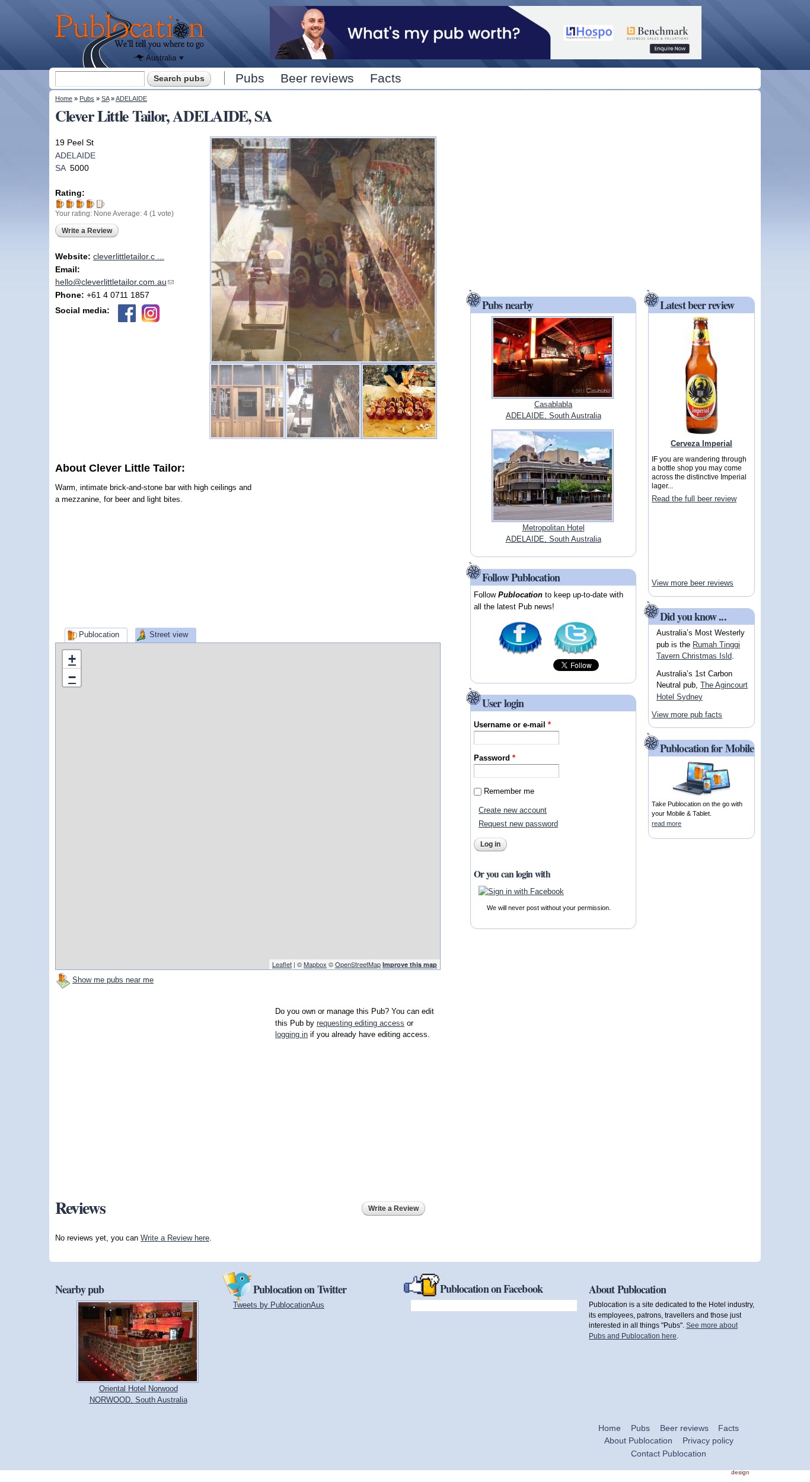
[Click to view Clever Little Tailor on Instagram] (151, 313)
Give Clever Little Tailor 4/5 (90, 203)
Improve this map (409, 964)
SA (105, 98)
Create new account (513, 810)
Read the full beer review (694, 498)
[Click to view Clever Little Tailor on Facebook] (127, 313)
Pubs (249, 78)
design (740, 1472)
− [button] (72, 677)
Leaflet (282, 964)
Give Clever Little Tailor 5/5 (100, 203)
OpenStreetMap (358, 964)
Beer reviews (317, 78)
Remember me (509, 791)
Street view (168, 634)
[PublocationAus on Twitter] (575, 653)
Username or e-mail (512, 724)
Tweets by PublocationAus (278, 1304)
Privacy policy (708, 1440)
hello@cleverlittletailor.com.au (114, 282)
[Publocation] (132, 39)
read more (666, 823)
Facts (385, 78)
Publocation (99, 634)
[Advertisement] (352, 550)
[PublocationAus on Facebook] (520, 653)
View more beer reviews (693, 582)
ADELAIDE (131, 98)
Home (63, 98)
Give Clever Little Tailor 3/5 (80, 203)
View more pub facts (687, 714)
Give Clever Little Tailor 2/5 (70, 203)
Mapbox (315, 964)
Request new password (518, 823)
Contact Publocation (668, 1453)
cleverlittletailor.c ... (128, 256)
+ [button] (72, 658)
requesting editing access (360, 1023)
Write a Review (87, 231)
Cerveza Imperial (701, 443)
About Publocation (638, 1440)
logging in (291, 1034)
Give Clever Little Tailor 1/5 (60, 203)
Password (494, 757)
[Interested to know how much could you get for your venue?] (485, 53)
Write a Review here (175, 1237)
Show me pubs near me (113, 979)
